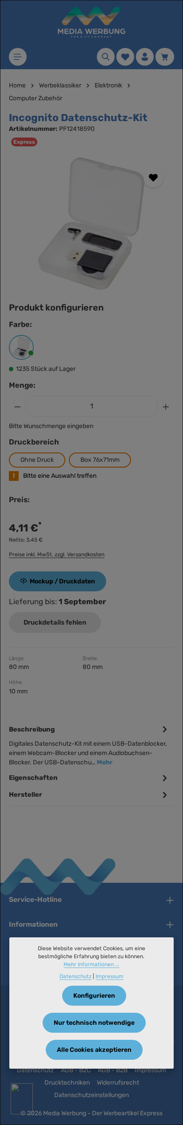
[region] (91, 223)
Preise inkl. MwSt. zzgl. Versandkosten (56, 554)
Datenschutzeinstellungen (91, 1095)
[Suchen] (106, 57)
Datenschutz (35, 1070)
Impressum (150, 1070)
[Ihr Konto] (145, 57)
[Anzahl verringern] (17, 406)
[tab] (89, 745)
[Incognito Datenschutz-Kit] (91, 223)
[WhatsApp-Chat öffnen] (22, 1098)
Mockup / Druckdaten (62, 581)
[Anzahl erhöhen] (166, 406)
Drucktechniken (67, 1082)
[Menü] (18, 57)
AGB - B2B (112, 1070)
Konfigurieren (94, 995)
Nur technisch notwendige (94, 1023)
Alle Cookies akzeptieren (94, 1050)
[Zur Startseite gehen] (91, 22)
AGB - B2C (76, 1070)
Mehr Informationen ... (91, 964)
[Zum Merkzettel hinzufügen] (153, 178)
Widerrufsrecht (118, 1082)
